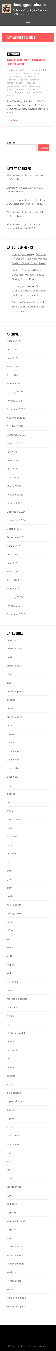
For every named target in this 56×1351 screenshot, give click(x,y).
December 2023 (16, 614)
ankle (10, 657)
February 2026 (15, 392)
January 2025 (14, 503)
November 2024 (16, 520)
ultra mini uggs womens (18, 92)
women (10, 95)
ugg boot (12, 1203)
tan (9, 1169)
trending (20, 89)
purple (10, 1041)
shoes (10, 1084)
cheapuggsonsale (22, 254)
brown (10, 725)
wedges (11, 1272)
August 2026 (14, 340)
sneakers (12, 1126)
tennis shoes (14, 1186)
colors (16, 73)
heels (10, 896)
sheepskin (30, 82)
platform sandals (16, 1032)
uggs (9, 1237)
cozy (9, 76)
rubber (10, 1067)
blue (9, 682)
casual (10, 742)
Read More (13, 119)
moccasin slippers (17, 998)
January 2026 (14, 400)
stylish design (35, 85)
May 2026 (13, 366)
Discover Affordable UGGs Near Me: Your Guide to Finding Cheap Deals (29, 259)
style (9, 1152)
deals (10, 802)
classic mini (13, 759)
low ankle (12, 981)
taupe (10, 1178)
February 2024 (15, 597)
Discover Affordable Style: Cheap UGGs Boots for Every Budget (29, 291)
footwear (11, 79)
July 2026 (12, 349)
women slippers (16, 1306)
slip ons (11, 1109)
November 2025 (16, 417)
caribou (11, 733)
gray (9, 870)
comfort (26, 73)
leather (11, 956)
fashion (17, 76)
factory (11, 827)
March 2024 (14, 588)
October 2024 (15, 528)
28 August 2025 (17, 70)
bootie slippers (15, 691)
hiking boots (14, 904)
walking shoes (15, 1255)
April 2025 (13, 477)
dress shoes (13, 819)
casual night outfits (37, 70)
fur (8, 862)
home (10, 921)
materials (34, 79)
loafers (10, 973)
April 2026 (13, 375)
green (10, 879)
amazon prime (15, 648)
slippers (11, 1118)
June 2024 (13, 562)
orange (11, 1015)
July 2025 (12, 451)
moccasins (13, 1007)
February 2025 (15, 494)
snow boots (13, 1135)
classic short (14, 768)
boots (10, 708)
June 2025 (13, 460)
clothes (11, 793)
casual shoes (14, 751)
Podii (14, 270)
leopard (11, 964)
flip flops (11, 853)
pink (9, 1024)
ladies (10, 947)
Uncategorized (13, 54)
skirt (24, 85)
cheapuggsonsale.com (29, 4)
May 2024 (13, 571)
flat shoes (12, 836)
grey (9, 887)
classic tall (13, 776)
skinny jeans (13, 85)
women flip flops (16, 1297)
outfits (10, 82)
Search (11, 142)
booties (11, 699)
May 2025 (13, 468)
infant (10, 930)
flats (9, 845)
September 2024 (16, 537)
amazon (11, 639)
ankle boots (13, 665)
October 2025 (15, 426)
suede (10, 89)
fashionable (30, 76)
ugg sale (11, 1229)
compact (37, 73)
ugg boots (12, 1212)
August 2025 (14, 443)
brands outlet (14, 716)
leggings (23, 79)
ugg (9, 1195)
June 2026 (13, 357)
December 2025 (16, 409)
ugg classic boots (16, 1220)
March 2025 (14, 486)
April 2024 (13, 580)
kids (9, 938)
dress (10, 810)
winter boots (14, 1280)
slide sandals (14, 1092)
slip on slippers (15, 1101)
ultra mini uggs (34, 89)
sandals (11, 1075)
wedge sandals (15, 1263)
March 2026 (14, 383)
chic (9, 73)
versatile (37, 92)
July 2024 (12, 554)
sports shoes (14, 1144)
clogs (10, 785)
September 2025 (16, 434)
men (9, 990)
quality (19, 82)
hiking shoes (14, 913)
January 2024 (14, 605)
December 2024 (16, 511)
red (8, 1058)
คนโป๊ (15, 302)
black (10, 674)
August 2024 (14, 545)
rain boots (12, 1050)
